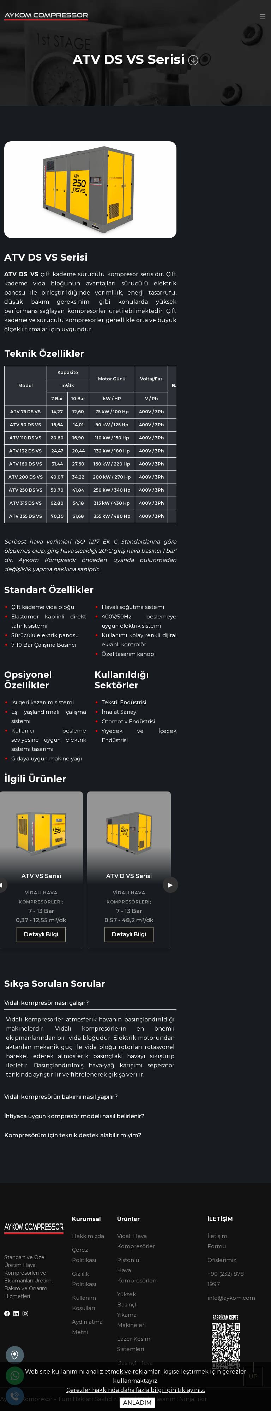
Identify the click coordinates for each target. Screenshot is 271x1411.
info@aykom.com (231, 1297)
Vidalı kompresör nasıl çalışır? (46, 1003)
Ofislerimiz (221, 1260)
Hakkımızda (88, 1236)
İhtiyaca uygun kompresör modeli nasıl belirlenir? (74, 1116)
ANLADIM (137, 1402)
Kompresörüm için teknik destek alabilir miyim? (72, 1135)
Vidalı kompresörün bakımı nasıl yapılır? (61, 1096)
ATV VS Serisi (41, 876)
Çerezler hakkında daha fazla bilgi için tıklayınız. (135, 1390)
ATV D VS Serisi (129, 876)
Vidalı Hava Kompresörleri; (41, 897)
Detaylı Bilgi (41, 934)
